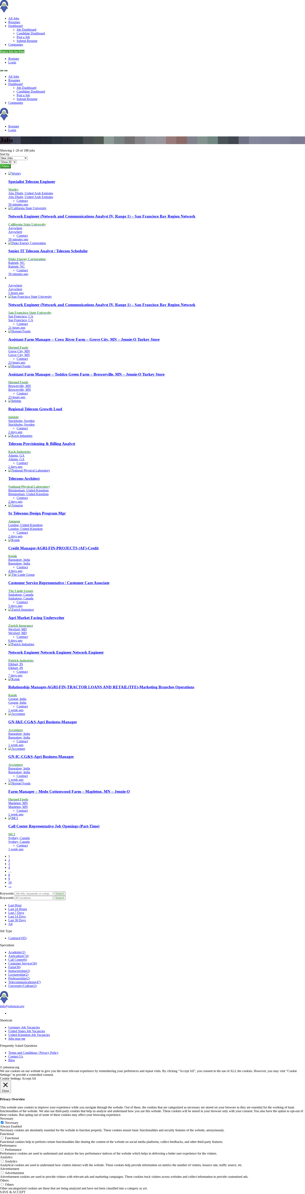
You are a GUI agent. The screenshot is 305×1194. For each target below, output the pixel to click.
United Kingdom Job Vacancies (29, 1035)
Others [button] (4, 1180)
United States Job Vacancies (26, 1031)
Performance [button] (8, 1145)
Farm (14, 967)
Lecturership (18, 974)
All (10, 924)
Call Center (17, 959)
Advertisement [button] (9, 1169)
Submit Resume (27, 41)
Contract (17, 938)
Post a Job (23, 37)
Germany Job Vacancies (24, 1027)
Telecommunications (24, 982)
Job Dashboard (26, 29)
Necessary (11, 1122)
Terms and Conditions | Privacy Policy (33, 1052)
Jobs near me (16, 1038)
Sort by (5, 154)
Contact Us (15, 1056)
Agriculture (18, 956)
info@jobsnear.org (12, 1006)
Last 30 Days (17, 920)
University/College (22, 986)
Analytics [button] (6, 1157)
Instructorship (19, 971)
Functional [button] (7, 1134)
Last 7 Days (16, 913)
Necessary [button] (6, 1118)
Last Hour (15, 905)
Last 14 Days (17, 916)
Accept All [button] (29, 1078)
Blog (11, 1060)
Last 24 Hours (17, 909)
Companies (15, 44)
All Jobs (13, 18)
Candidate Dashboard (31, 33)
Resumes (14, 22)
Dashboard (15, 26)
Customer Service (22, 963)
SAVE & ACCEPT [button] (13, 1192)
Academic (16, 952)
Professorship (19, 978)
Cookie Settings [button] (10, 1078)
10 (10, 882)
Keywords (7, 893)
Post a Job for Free (12, 51)
